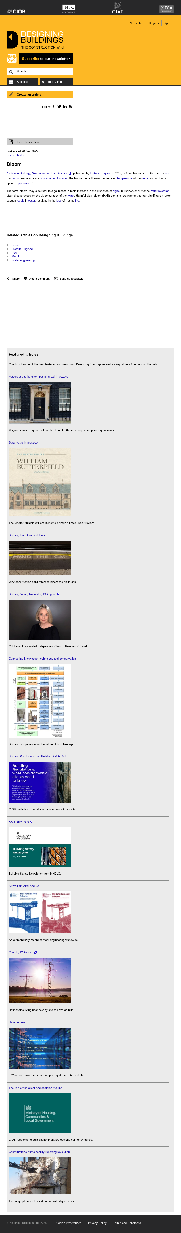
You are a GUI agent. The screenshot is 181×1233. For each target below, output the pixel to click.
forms (16, 178)
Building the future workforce (27, 535)
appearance (24, 183)
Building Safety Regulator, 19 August (32, 594)
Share (16, 278)
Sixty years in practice (23, 442)
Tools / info (55, 81)
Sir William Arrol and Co (24, 885)
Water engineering (23, 260)
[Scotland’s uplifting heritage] (40, 932)
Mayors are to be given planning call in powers (38, 376)
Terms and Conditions (127, 1223)
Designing (47, 235)
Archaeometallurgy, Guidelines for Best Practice (37, 173)
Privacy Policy (97, 1223)
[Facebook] (53, 106)
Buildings (65, 235)
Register (154, 23)
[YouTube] (69, 106)
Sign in (168, 23)
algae (116, 191)
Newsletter (136, 23)
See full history (16, 155)
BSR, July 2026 (19, 821)
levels (20, 200)
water (71, 195)
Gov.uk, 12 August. (21, 952)
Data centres (17, 1022)
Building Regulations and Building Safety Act (37, 756)
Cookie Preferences (68, 1223)
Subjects (22, 81)
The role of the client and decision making (35, 1087)
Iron (14, 252)
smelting (50, 178)
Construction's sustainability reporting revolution (39, 1152)
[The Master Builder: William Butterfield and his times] (40, 515)
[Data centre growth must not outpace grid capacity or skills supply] (40, 1067)
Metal (15, 256)
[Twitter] (58, 106)
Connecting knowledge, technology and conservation (42, 658)
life (77, 200)
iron (167, 173)
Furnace (17, 245)
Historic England (100, 173)
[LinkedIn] (64, 106)
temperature (124, 178)
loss (59, 200)
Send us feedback (71, 278)
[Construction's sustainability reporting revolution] (40, 1193)
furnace (62, 178)
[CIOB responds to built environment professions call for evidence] (40, 1132)
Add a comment (39, 278)
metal (145, 178)
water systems (160, 191)
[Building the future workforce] (40, 574)
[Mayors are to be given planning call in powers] (40, 422)
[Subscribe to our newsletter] (40, 63)
